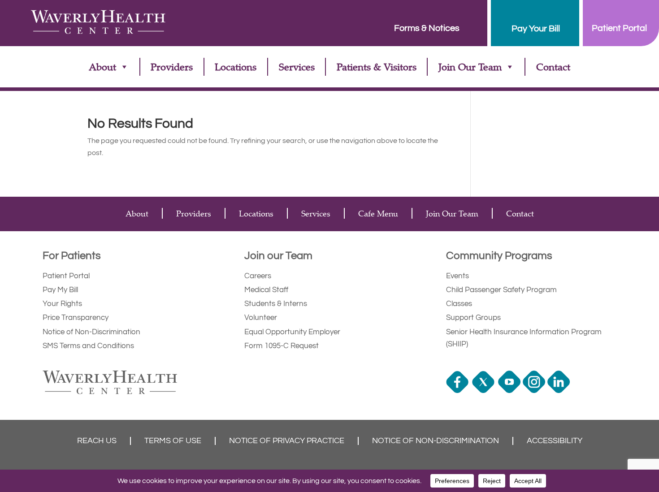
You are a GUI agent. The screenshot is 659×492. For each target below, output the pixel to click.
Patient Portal (66, 276)
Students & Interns (275, 304)
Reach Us (97, 441)
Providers (172, 66)
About (102, 66)
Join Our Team (470, 66)
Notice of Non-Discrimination (91, 332)
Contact (553, 66)
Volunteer (260, 318)
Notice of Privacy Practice (286, 441)
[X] (484, 390)
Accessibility (554, 441)
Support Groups (473, 318)
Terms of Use (172, 441)
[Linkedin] (559, 390)
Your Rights (62, 304)
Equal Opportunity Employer (292, 332)
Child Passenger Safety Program (501, 290)
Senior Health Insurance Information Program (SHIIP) (524, 338)
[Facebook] (458, 390)
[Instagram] (535, 390)
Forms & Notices (427, 28)
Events (457, 276)
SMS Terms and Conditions (88, 346)
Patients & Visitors (376, 66)
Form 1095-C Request (281, 346)
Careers (257, 276)
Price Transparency (75, 318)
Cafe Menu (378, 213)
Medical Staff (266, 290)
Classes (459, 304)
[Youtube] (510, 390)
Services (297, 66)
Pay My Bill (60, 290)
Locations (235, 66)
